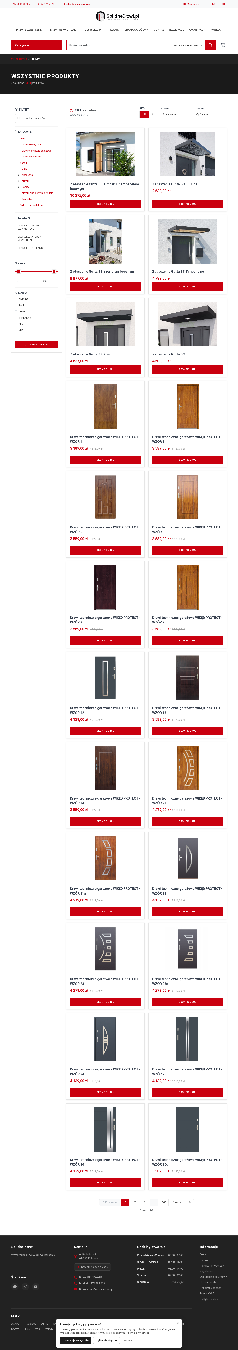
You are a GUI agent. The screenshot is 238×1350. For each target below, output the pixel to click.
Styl (142, 108)
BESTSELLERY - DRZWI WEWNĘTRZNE (30, 227)
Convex (23, 311)
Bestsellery (93, 29)
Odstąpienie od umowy (213, 1276)
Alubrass (23, 298)
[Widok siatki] (145, 114)
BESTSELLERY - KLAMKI (30, 248)
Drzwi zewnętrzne (29, 29)
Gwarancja (197, 29)
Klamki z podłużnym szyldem (37, 192)
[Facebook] (212, 4)
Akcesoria (27, 174)
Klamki (114, 29)
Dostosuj (127, 1340)
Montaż (158, 29)
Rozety (25, 187)
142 (164, 1202)
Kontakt (216, 29)
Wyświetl (166, 108)
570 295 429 (98, 1283)
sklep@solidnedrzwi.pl (100, 1289)
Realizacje (176, 29)
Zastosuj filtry (38, 344)
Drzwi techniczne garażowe (36, 150)
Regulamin (206, 1271)
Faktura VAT (207, 1293)
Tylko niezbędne (106, 1340)
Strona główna (19, 58)
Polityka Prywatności (212, 1265)
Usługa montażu (209, 1282)
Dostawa (205, 1260)
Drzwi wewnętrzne (63, 29)
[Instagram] (222, 4)
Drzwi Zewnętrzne (31, 156)
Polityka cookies (209, 1299)
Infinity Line (25, 317)
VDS (21, 330)
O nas (203, 1254)
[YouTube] (35, 1286)
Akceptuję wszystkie (76, 1340)
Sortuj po (199, 108)
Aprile (22, 305)
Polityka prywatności (137, 1332)
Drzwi (23, 138)
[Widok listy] (153, 114)
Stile (21, 324)
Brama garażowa (136, 29)
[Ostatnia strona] (190, 1202)
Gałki (24, 168)
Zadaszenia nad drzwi (31, 205)
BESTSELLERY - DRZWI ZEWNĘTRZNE (30, 238)
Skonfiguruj (105, 204)
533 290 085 (94, 1277)
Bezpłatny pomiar (210, 1287)
